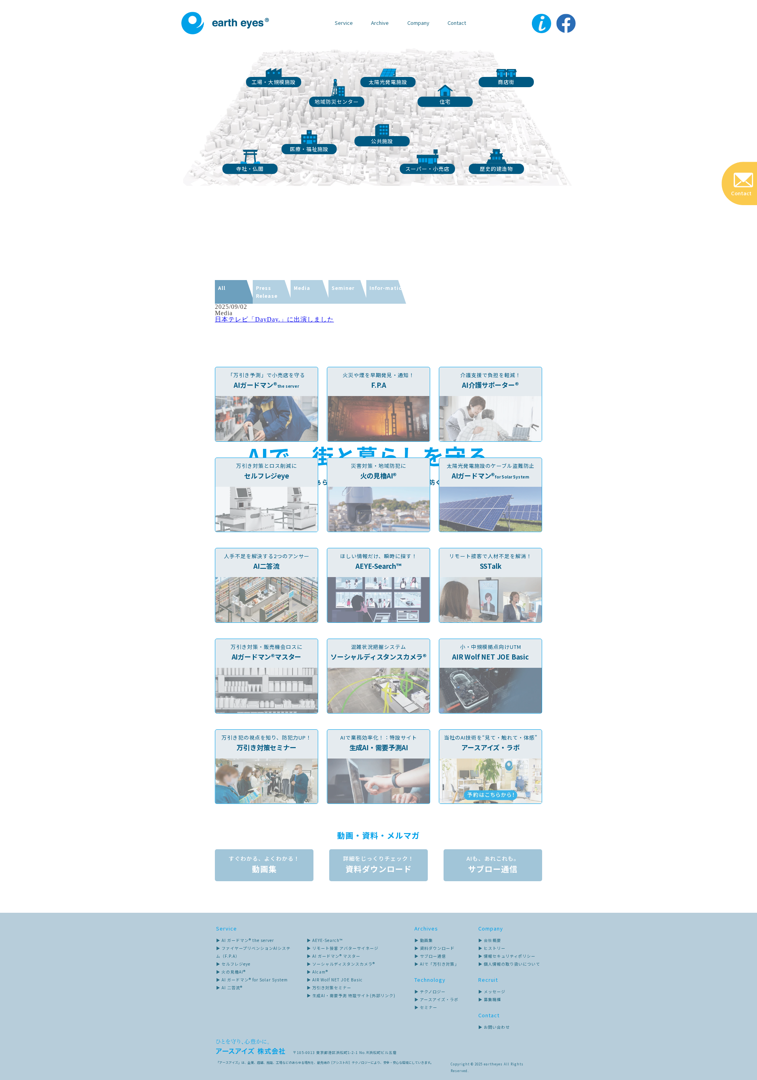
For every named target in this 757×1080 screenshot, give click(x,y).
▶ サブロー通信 (430, 956)
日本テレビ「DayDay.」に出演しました (274, 319)
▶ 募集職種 (489, 999)
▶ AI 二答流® (229, 987)
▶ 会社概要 (489, 940)
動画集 (264, 864)
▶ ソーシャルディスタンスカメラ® (341, 964)
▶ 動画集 (423, 940)
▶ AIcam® (317, 972)
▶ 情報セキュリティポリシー (506, 956)
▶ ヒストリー (491, 948)
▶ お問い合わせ (494, 1027)
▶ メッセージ (491, 991)
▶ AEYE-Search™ (325, 940)
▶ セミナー (425, 1007)
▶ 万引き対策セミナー (329, 987)
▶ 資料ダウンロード (434, 948)
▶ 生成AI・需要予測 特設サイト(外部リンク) (351, 995)
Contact (456, 22)
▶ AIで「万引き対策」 (436, 964)
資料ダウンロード (378, 864)
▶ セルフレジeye (233, 964)
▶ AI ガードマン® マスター (333, 956)
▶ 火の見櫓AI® (231, 972)
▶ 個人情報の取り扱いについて (509, 964)
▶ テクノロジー (430, 991)
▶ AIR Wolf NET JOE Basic (335, 980)
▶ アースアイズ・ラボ (436, 999)
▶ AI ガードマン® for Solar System (252, 980)
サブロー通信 (493, 864)
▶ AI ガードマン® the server (245, 940)
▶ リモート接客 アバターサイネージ (342, 948)
